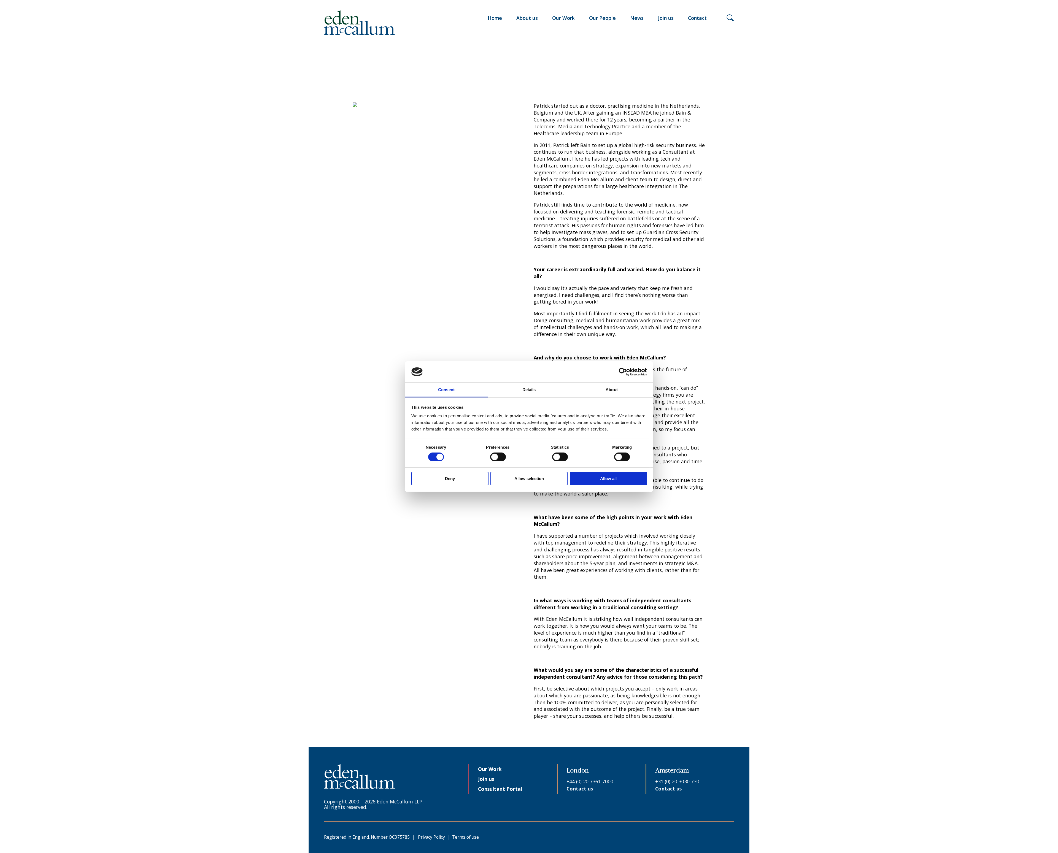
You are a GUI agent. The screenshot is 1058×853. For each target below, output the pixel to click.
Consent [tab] (446, 389)
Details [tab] (529, 389)
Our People (602, 18)
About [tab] (612, 389)
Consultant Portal (500, 789)
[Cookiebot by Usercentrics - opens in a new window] (623, 372)
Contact (697, 18)
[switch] (498, 457)
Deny (450, 478)
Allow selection (529, 478)
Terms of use (465, 837)
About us (527, 18)
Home (495, 18)
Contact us (579, 788)
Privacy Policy (431, 837)
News (637, 18)
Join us (666, 18)
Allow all (608, 478)
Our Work (563, 18)
